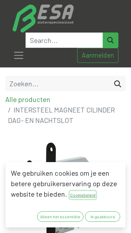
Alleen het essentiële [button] (60, 216)
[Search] (110, 40)
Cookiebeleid (82, 194)
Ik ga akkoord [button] (102, 216)
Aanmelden (98, 55)
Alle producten (27, 99)
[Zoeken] (118, 83)
